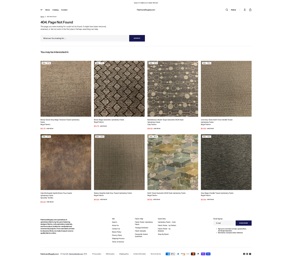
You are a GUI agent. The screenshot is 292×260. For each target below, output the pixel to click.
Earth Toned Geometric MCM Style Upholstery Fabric (166, 193)
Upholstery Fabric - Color (167, 222)
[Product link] (66, 95)
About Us (115, 225)
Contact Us (116, 229)
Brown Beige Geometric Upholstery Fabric (109, 120)
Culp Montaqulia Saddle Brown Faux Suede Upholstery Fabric (56, 194)
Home (42, 16)
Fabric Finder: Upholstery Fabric (144, 223)
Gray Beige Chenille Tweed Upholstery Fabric (217, 193)
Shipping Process (118, 238)
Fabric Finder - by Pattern (167, 225)
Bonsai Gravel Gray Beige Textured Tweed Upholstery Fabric (60, 121)
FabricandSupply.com (76, 254)
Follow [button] (233, 10)
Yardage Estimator (141, 228)
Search (114, 222)
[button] (227, 10)
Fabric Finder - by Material (164, 230)
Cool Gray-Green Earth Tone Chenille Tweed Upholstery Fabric (217, 121)
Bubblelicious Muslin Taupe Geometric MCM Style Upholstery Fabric (165, 121)
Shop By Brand (163, 234)
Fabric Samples (140, 231)
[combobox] (93, 38)
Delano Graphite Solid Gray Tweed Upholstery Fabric (113, 193)
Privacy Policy (117, 235)
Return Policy (116, 232)
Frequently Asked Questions (141, 235)
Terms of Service (118, 242)
